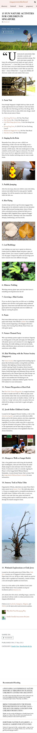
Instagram (19, 604)
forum (21, 6)
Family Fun (15, 646)
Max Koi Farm (8, 133)
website (23, 321)
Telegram (25, 604)
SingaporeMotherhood (18, 2)
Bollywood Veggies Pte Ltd (12, 130)
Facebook (8, 32)
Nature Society (8, 361)
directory (4, 6)
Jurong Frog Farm (9, 126)
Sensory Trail (17, 489)
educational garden (7, 416)
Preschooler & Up (26, 646)
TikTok (4, 606)
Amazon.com (17, 590)
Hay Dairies (7, 120)
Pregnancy (29, 6)
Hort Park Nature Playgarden (13, 391)
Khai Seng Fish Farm (10, 118)
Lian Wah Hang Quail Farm (12, 122)
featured (13, 6)
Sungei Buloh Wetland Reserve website (15, 475)
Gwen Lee (6, 22)
